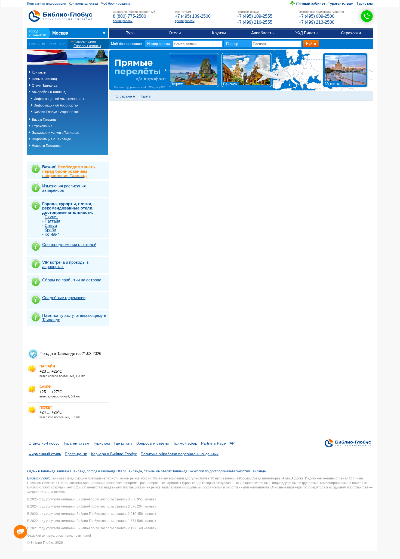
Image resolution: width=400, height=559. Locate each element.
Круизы (219, 33)
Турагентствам (340, 3)
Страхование (42, 126)
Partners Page (213, 443)
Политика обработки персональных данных (180, 454)
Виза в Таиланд (44, 119)
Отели (175, 33)
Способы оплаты (87, 46)
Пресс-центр (76, 454)
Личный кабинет (310, 3)
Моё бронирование (116, 3)
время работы (123, 21)
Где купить (123, 443)
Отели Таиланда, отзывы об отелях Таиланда (151, 471)
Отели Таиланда (44, 85)
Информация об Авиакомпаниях (59, 99)
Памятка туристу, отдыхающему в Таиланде (74, 317)
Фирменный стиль (45, 454)
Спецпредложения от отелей (69, 244)
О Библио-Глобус (44, 443)
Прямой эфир (185, 443)
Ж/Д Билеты (306, 33)
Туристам (364, 3)
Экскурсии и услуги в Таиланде (55, 133)
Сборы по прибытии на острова (71, 280)
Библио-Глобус (38, 478)
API (233, 443)
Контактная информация (46, 3)
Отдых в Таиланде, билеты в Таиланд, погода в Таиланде (71, 471)
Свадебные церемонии (63, 297)
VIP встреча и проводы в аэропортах (65, 264)
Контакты (39, 72)
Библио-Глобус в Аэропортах (56, 112)
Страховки (351, 33)
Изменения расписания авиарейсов (64, 188)
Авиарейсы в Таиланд (49, 92)
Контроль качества (83, 3)
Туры (131, 33)
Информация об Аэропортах (56, 105)
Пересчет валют (84, 41)
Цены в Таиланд (44, 79)
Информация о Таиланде (51, 139)
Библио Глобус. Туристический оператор (60, 16)
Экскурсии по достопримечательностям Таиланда (227, 471)
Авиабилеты (263, 33)
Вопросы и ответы (152, 443)
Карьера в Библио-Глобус (114, 454)
